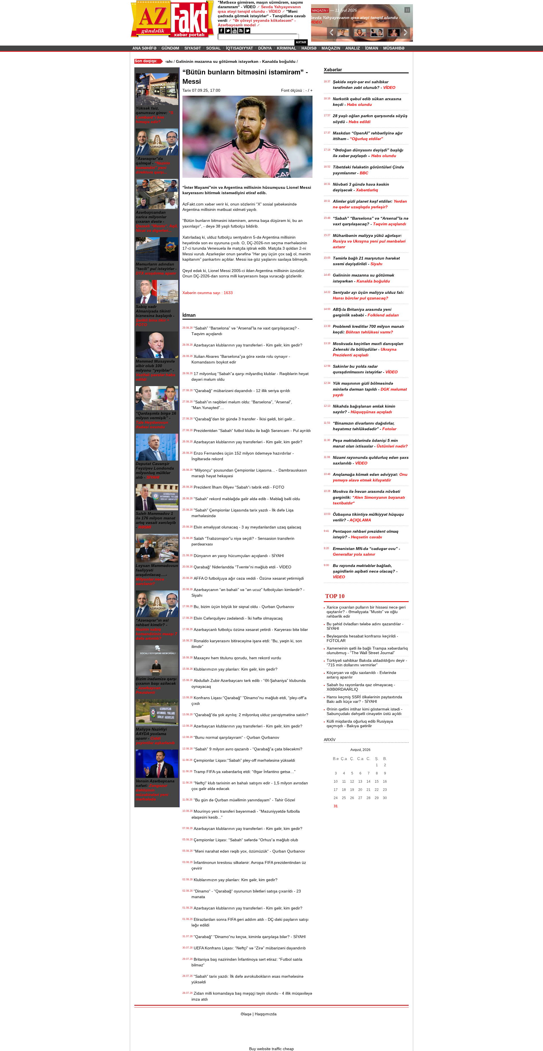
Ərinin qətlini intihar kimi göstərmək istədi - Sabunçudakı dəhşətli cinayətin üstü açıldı (364, 711)
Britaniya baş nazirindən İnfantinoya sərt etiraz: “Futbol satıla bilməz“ (246, 962)
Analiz (352, 48)
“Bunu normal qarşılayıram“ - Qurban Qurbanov (235, 737)
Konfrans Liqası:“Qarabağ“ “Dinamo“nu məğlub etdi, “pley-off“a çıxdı (249, 700)
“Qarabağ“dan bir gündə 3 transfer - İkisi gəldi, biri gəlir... (243, 419)
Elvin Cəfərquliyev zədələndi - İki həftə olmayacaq (237, 618)
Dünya (265, 48)
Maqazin (331, 48)
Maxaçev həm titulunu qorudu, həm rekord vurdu (236, 658)
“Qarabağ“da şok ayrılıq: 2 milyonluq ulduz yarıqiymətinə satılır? (249, 714)
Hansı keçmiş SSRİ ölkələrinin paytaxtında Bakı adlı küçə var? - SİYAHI (364, 699)
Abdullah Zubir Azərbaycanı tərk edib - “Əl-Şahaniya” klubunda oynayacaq (248, 683)
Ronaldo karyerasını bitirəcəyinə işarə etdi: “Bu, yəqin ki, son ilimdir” (246, 644)
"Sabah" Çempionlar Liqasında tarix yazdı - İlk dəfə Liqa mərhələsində (242, 513)
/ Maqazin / (323, 10)
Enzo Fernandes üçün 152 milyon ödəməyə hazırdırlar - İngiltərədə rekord (242, 456)
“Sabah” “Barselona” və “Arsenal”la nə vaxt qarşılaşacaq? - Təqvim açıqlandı (245, 331)
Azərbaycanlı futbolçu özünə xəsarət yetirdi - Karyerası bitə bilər (249, 629)
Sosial (213, 48)
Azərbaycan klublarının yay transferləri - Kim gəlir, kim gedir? (246, 345)
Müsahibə (393, 48)
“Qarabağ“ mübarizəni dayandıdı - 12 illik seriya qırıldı (240, 390)
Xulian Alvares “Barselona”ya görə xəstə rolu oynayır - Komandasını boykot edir (240, 359)
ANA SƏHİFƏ (144, 48)
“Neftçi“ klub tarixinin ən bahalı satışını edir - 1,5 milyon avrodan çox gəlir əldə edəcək (249, 786)
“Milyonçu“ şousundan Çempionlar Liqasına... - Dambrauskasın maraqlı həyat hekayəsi (249, 473)
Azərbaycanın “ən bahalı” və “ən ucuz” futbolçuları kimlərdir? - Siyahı (248, 592)
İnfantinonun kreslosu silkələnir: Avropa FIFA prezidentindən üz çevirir (248, 865)
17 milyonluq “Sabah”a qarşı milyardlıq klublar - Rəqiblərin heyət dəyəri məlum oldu (250, 376)
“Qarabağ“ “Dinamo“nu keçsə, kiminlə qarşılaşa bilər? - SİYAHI (248, 936)
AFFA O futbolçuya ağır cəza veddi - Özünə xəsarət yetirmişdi (247, 578)
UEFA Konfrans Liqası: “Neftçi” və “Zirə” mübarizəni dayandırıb (248, 948)
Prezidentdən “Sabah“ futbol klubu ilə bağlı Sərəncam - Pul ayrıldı (251, 430)
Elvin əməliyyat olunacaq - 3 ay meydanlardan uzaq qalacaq (246, 527)
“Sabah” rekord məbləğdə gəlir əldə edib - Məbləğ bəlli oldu (245, 498)
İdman (371, 48)
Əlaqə (246, 1014)
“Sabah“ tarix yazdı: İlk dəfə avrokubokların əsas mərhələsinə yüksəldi (247, 979)
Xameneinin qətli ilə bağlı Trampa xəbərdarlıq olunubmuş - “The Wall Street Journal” (367, 650)
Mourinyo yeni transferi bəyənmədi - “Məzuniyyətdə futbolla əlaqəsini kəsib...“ (245, 814)
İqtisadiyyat (239, 48)
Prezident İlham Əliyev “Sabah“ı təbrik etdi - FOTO (237, 487)
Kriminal (286, 48)
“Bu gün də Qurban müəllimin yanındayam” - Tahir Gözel (243, 800)
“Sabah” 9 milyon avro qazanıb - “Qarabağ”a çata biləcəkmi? (246, 749)
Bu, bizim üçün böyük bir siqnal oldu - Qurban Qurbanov (242, 606)
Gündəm (170, 48)
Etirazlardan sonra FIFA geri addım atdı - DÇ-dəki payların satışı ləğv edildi (250, 922)
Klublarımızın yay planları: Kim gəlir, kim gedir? (234, 669)
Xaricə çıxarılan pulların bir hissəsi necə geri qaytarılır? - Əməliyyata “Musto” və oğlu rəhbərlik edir (366, 611)
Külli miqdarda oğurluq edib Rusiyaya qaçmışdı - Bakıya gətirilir (360, 723)
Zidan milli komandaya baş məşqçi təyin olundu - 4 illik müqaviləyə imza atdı (251, 996)
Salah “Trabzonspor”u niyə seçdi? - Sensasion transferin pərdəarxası (242, 541)
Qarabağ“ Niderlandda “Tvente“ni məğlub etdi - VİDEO (241, 567)
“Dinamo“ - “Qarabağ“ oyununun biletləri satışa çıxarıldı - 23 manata (246, 894)
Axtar (301, 42)
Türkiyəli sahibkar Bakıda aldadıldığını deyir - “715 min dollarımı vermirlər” (367, 662)
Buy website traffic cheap (271, 1048)
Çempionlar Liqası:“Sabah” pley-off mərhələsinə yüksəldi (243, 760)
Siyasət (192, 48)
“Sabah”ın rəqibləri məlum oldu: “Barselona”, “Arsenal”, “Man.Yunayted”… (241, 405)
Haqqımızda (266, 1014)
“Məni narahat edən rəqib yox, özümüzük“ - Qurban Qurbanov (248, 851)
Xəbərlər (333, 69)
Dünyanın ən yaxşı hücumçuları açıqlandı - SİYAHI (237, 555)
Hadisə (308, 48)
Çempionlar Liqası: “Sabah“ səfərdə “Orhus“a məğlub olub (244, 840)
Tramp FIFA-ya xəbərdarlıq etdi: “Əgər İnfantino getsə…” (243, 771)
